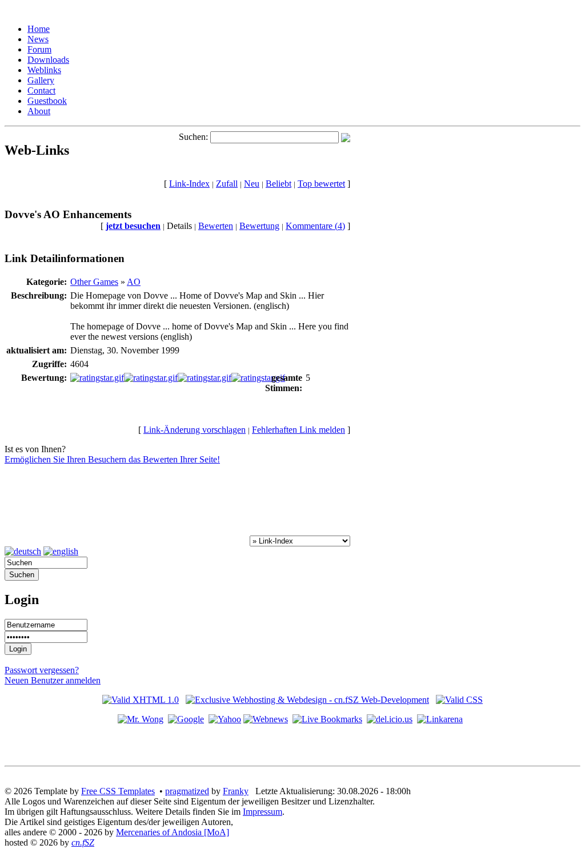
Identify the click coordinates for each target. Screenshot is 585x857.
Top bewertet (321, 183)
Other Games (94, 282)
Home (38, 29)
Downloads (48, 60)
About (38, 111)
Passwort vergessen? (42, 670)
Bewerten (215, 226)
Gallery (40, 80)
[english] (60, 551)
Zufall (227, 183)
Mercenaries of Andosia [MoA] (172, 832)
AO (134, 282)
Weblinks (44, 70)
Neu (251, 183)
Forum (39, 49)
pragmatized (187, 791)
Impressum (262, 811)
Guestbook (47, 101)
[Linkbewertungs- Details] (177, 378)
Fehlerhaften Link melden (298, 429)
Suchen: (193, 137)
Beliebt (278, 183)
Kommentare (315, 226)
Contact (41, 90)
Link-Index (189, 183)
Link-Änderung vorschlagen (194, 429)
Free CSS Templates (118, 791)
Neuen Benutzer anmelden (53, 680)
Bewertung (259, 226)
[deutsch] (23, 551)
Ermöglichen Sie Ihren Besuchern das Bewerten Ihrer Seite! (112, 459)
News (38, 39)
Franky (236, 791)
